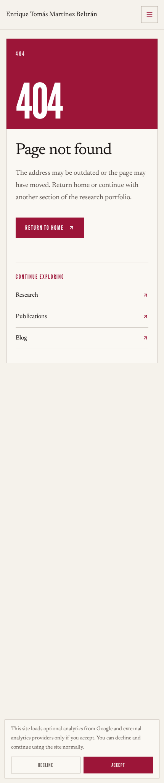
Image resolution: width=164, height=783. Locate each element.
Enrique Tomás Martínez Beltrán (51, 14)
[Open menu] (149, 14)
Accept (118, 765)
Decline (46, 765)
